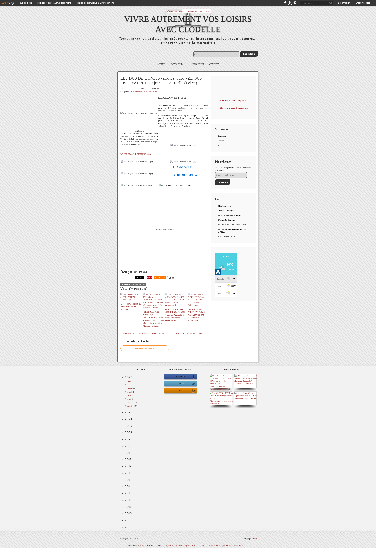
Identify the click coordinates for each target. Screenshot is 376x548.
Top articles (169, 545)
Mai (129, 391)
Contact (214, 64)
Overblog (255, 538)
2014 (128, 486)
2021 (128, 439)
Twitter (221, 140)
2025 (128, 412)
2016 (128, 473)
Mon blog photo (224, 205)
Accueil (161, 64)
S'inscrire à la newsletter (133, 284)
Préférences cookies (241, 545)
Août (129, 381)
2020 (128, 446)
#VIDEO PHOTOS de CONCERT (144, 91)
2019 (128, 452)
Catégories (176, 64)
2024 (128, 419)
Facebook (222, 136)
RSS (219, 145)
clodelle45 (142, 545)
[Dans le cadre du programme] (246, 398)
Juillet (129, 384)
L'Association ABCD (226, 236)
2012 (128, 500)
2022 (128, 432)
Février (130, 402)
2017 (128, 466)
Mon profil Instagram (226, 210)
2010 (128, 513)
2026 (128, 377)
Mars (129, 399)
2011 (128, 506)
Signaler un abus (191, 545)
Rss (180, 390)
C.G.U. (202, 545)
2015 (128, 479)
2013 (128, 493)
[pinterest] (295, 3)
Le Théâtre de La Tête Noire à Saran (232, 224)
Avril (129, 395)
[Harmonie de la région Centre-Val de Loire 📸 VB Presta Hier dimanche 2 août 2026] (246, 383)
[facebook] (285, 3)
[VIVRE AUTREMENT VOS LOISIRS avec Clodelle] (188, 11)
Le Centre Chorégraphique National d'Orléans (232, 230)
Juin (129, 388)
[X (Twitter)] (290, 3)
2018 (128, 459)
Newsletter (198, 64)
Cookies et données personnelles (219, 545)
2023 (128, 425)
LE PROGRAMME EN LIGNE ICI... (135, 154)
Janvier (130, 406)
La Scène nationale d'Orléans (229, 215)
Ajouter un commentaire (144, 348)
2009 (128, 520)
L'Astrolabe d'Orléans (226, 220)
